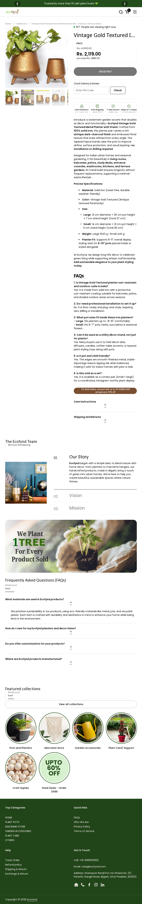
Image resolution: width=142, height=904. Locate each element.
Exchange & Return (16, 873)
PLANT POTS (12, 822)
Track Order (12, 860)
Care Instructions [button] (85, 401)
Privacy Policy (82, 826)
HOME (8, 817)
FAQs (77, 817)
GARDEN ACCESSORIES (18, 831)
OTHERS (9, 840)
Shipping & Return (16, 869)
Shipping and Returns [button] (87, 417)
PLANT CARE (12, 835)
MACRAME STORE (15, 826)
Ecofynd (32, 899)
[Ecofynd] (12, 12)
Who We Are (81, 822)
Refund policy (13, 864)
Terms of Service (84, 831)
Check (118, 90)
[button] (121, 12)
